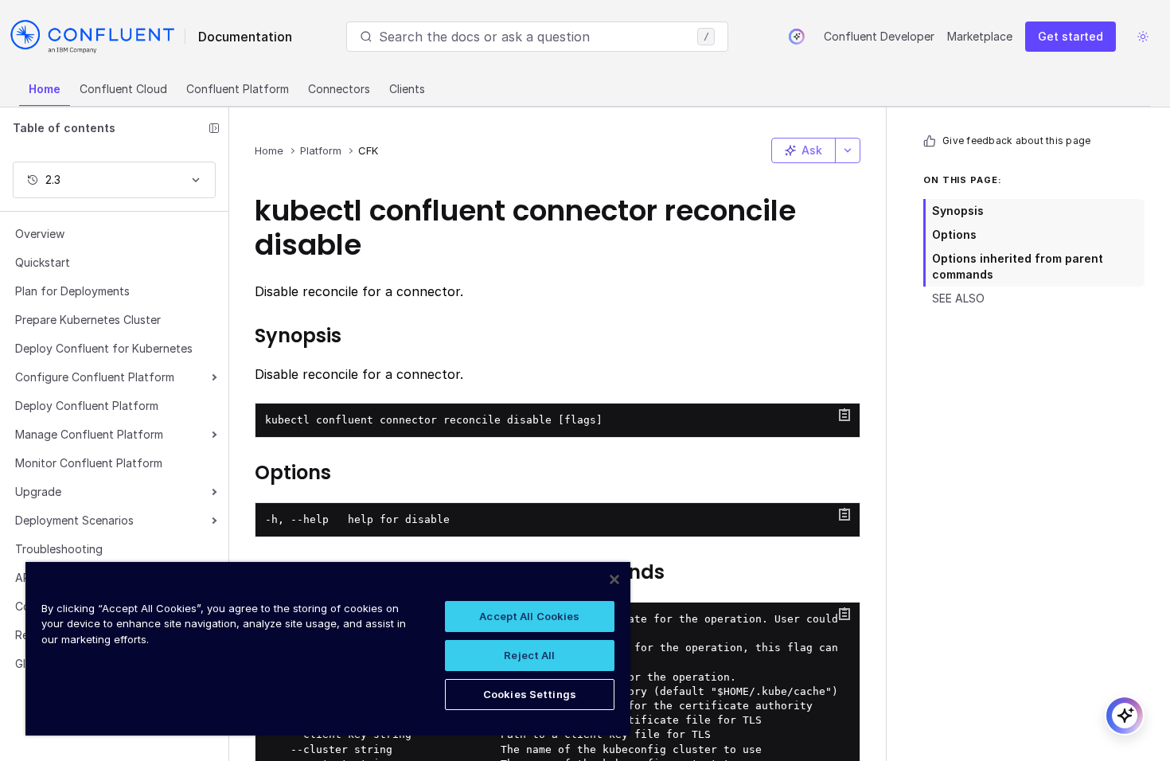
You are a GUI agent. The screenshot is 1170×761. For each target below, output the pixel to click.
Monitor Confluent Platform (88, 463)
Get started (1070, 36)
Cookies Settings (529, 694)
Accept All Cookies (529, 616)
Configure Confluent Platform (94, 377)
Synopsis (958, 210)
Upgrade (38, 491)
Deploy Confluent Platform (86, 405)
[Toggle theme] (1143, 36)
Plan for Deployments (72, 291)
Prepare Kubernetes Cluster (88, 319)
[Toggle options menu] (848, 150)
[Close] (614, 579)
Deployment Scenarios (74, 520)
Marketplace (979, 36)
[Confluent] (92, 36)
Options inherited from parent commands (1017, 266)
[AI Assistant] (796, 36)
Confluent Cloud (123, 89)
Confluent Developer (879, 36)
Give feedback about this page (1016, 140)
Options (954, 234)
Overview (39, 233)
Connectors (339, 89)
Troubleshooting (59, 549)
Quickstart (42, 262)
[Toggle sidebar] (214, 128)
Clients (407, 89)
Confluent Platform (237, 89)
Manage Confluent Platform (89, 434)
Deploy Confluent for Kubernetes (104, 348)
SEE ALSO (958, 298)
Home (44, 89)
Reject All (529, 655)
